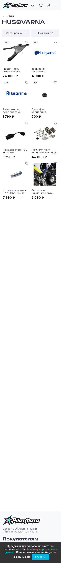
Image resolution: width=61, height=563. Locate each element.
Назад (10, 15)
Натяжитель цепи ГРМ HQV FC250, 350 (15, 193)
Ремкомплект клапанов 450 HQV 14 (44, 152)
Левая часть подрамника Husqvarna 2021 (13, 71)
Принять (40, 557)
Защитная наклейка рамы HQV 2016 (42, 193)
